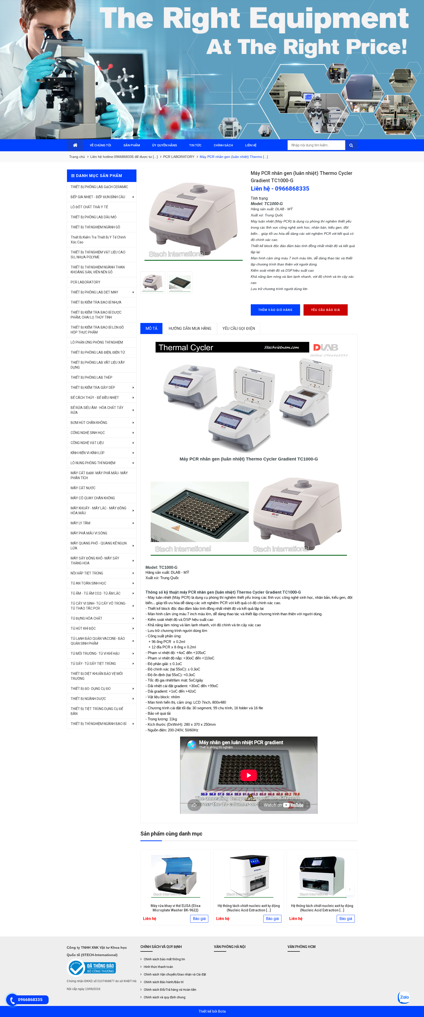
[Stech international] (212, 69)
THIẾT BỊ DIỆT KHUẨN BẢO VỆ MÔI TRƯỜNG (97, 676)
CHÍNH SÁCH (223, 145)
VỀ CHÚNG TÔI (100, 145)
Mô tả (151, 328)
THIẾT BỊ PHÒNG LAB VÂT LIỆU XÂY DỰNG (98, 365)
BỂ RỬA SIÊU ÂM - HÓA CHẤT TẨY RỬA (97, 410)
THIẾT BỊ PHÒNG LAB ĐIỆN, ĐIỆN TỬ (98, 352)
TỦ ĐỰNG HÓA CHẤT (86, 618)
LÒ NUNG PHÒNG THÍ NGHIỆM (93, 463)
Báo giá (199, 918)
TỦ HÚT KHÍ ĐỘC (83, 628)
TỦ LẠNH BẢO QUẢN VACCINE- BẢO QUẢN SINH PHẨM (98, 641)
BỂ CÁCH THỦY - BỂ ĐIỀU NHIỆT (95, 398)
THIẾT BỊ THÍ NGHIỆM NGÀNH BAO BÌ (98, 724)
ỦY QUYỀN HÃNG (164, 145)
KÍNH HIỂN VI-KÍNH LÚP (88, 453)
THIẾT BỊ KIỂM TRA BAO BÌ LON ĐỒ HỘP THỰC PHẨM (97, 329)
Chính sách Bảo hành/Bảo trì (164, 982)
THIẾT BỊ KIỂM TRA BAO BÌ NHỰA (96, 302)
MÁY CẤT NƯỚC (83, 488)
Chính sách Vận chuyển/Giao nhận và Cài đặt (175, 974)
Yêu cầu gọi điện (239, 328)
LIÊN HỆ (250, 145)
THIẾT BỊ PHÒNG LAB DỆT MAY (94, 292)
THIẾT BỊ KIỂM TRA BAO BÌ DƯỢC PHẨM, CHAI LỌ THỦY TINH (96, 314)
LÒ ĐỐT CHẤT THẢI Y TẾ (89, 207)
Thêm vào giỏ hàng (275, 310)
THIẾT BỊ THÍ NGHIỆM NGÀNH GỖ (95, 227)
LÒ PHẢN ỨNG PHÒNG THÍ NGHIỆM (97, 342)
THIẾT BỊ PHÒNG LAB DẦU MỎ (94, 217)
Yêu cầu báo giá (325, 310)
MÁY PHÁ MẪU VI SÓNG (89, 533)
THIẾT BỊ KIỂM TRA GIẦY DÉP (93, 388)
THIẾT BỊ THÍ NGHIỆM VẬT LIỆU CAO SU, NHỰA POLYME (98, 254)
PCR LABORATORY (178, 157)
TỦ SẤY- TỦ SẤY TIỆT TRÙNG (93, 664)
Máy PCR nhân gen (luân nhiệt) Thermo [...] (234, 157)
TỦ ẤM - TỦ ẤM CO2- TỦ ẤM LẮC (95, 593)
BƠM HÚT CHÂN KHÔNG (89, 423)
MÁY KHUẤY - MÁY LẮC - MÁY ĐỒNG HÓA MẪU (98, 510)
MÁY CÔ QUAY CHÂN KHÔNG (93, 498)
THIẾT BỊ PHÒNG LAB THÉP (91, 377)
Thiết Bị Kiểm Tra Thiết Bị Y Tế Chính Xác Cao (98, 239)
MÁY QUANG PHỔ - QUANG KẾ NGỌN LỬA (99, 545)
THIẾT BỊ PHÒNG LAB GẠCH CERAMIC (99, 187)
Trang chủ (77, 157)
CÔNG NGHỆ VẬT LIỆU (87, 443)
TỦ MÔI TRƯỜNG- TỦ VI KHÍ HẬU (95, 653)
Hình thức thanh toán (158, 967)
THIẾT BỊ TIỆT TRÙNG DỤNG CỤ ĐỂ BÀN (97, 711)
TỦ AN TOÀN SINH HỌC (88, 583)
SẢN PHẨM (131, 145)
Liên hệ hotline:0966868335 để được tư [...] (124, 157)
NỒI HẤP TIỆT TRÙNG (87, 573)
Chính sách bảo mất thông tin (164, 959)
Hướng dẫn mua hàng (190, 328)
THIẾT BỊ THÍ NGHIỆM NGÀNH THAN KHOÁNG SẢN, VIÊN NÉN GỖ (98, 269)
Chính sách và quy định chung (165, 997)
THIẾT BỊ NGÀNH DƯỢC (88, 699)
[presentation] (148, 889)
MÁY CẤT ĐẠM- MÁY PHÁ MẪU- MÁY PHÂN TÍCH (99, 475)
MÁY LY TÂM (80, 523)
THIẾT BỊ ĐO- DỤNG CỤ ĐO (91, 689)
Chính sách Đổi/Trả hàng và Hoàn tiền (170, 989)
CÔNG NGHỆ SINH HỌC (88, 433)
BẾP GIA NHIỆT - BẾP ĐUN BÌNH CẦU (98, 197)
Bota (222, 1011)
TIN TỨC (195, 145)
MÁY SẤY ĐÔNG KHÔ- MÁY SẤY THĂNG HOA (95, 560)
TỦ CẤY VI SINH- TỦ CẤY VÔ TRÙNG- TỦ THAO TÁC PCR (98, 605)
